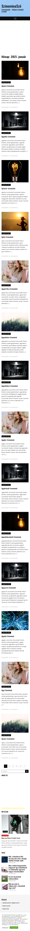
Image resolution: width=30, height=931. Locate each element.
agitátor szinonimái (8, 188)
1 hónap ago (12, 862)
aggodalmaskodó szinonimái (11, 537)
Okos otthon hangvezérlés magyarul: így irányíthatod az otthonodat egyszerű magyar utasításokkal (18, 868)
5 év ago (5, 831)
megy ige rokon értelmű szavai (11, 838)
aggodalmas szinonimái (10, 386)
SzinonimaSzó (11, 6)
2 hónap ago (12, 873)
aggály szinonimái (8, 636)
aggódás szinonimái (8, 136)
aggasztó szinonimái (9, 588)
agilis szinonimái (7, 237)
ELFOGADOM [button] (14, 927)
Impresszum (6, 906)
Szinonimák (5, 107)
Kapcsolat (6, 909)
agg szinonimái (7, 690)
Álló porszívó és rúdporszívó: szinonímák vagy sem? (17, 886)
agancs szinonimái (8, 739)
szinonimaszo (14, 107)
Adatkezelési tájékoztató (11, 903)
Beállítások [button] (5, 927)
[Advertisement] (15, 36)
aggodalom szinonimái (9, 337)
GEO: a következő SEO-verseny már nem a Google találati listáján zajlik (18, 858)
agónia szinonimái (8, 86)
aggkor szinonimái (8, 440)
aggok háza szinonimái (10, 289)
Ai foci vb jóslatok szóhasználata (15, 878)
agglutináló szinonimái (9, 488)
